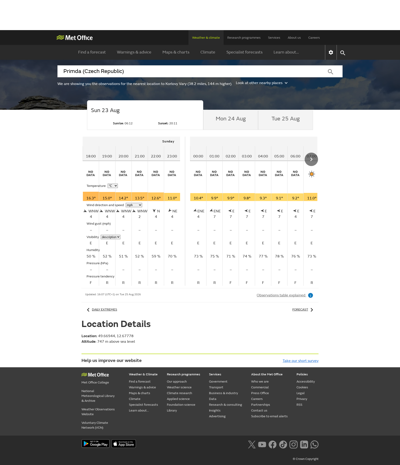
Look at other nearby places (259, 83)
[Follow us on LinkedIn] (304, 444)
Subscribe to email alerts (269, 416)
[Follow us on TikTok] (283, 444)
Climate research (179, 393)
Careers (314, 38)
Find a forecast (92, 52)
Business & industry (223, 393)
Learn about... (286, 52)
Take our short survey (301, 360)
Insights (215, 410)
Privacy (302, 399)
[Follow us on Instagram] (293, 444)
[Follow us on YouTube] (262, 444)
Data (212, 399)
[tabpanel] (134, 211)
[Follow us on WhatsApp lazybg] (314, 444)
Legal (301, 393)
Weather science (179, 387)
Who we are (260, 381)
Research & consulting (225, 405)
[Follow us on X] (252, 444)
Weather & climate (206, 38)
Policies (302, 374)
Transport (216, 387)
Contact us (259, 410)
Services (274, 38)
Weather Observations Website (98, 411)
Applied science (178, 399)
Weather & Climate (143, 374)
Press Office (260, 393)
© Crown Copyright (306, 459)
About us (294, 38)
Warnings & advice (134, 52)
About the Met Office (267, 374)
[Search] (330, 71)
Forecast (300, 309)
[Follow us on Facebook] (273, 444)
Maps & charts (175, 52)
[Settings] (331, 52)
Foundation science (181, 405)
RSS (299, 405)
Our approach (177, 381)
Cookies (302, 387)
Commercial (260, 387)
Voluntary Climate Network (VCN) (94, 425)
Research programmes (244, 38)
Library (172, 410)
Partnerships (260, 405)
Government (218, 381)
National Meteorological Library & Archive (98, 396)
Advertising (217, 416)
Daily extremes (104, 309)
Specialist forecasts (244, 52)
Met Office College (95, 382)
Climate (207, 52)
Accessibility (306, 381)
